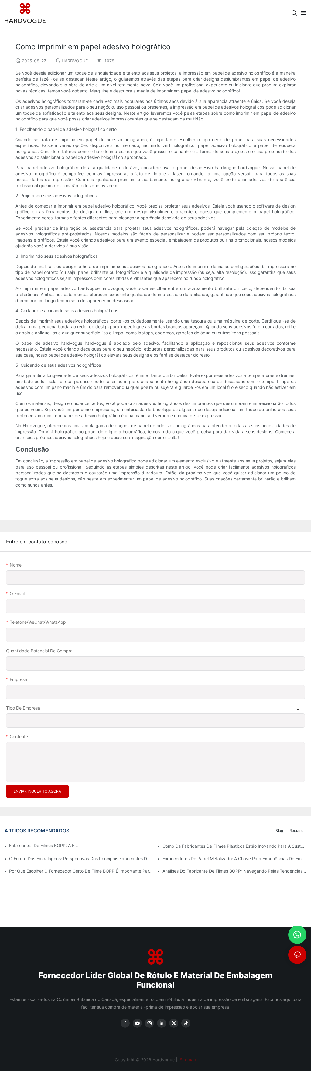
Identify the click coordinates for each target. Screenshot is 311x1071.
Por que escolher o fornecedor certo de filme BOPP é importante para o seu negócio (81, 871)
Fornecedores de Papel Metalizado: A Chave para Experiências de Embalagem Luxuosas (234, 858)
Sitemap (187, 1059)
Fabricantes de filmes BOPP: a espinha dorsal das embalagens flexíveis (44, 845)
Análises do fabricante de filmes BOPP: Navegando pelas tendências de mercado (234, 871)
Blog (279, 830)
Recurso (296, 830)
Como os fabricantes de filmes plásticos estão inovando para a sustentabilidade (234, 846)
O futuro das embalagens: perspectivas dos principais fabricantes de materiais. (81, 858)
